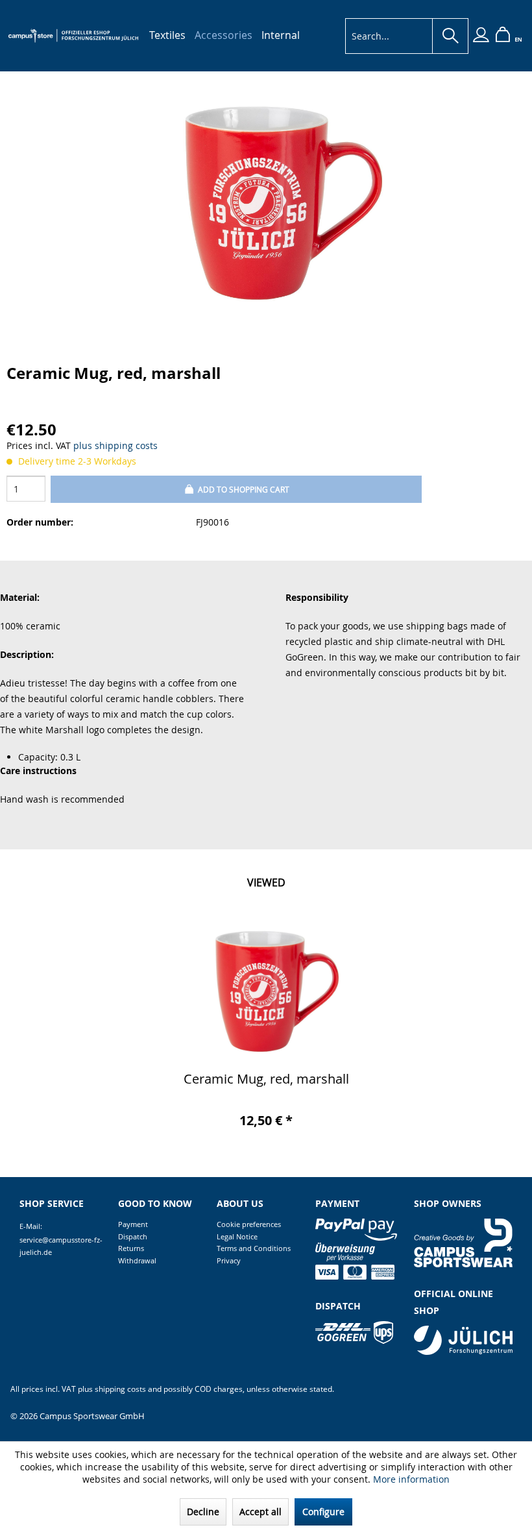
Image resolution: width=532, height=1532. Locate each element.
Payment (133, 1224)
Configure (323, 1511)
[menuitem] (167, 35)
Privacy (229, 1260)
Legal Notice (237, 1236)
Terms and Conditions (254, 1248)
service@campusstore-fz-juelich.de (61, 1246)
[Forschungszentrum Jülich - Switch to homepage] (73, 35)
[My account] (480, 36)
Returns (131, 1248)
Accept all (260, 1511)
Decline (203, 1511)
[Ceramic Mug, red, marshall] (266, 990)
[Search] (450, 36)
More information (411, 1479)
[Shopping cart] (503, 36)
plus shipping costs (115, 445)
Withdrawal (137, 1260)
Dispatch (132, 1236)
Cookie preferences (249, 1224)
